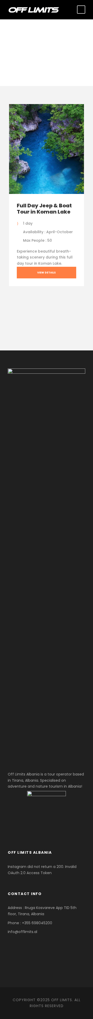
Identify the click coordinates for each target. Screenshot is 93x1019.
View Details (46, 273)
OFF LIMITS (61, 999)
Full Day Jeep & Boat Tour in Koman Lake (44, 208)
